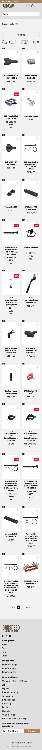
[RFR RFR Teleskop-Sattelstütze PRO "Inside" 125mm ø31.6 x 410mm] (11, 467)
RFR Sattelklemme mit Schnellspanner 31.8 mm (31, 435)
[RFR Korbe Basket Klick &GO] (31, 61)
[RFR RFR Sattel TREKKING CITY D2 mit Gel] (31, 334)
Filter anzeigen (21, 34)
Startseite (5, 24)
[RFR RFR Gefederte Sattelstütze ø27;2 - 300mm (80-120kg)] (31, 467)
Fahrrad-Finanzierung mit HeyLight (14, 718)
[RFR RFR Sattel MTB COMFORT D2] (11, 61)
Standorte (6, 711)
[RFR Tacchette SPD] (11, 192)
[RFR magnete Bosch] (31, 102)
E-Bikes (5, 644)
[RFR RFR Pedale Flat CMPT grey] (11, 102)
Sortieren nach (14, 42)
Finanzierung (6, 703)
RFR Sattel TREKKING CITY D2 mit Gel (30, 350)
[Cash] (13, 746)
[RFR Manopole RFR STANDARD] (11, 519)
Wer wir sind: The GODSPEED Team (14, 681)
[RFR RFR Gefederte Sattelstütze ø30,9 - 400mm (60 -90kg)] (11, 233)
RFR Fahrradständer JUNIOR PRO (31, 300)
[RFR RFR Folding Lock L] (31, 233)
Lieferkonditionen (8, 699)
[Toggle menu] (37, 6)
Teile (4, 651)
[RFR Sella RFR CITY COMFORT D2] (11, 148)
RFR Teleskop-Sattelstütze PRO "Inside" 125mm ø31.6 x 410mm (11, 485)
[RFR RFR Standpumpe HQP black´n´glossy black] (11, 283)
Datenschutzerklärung (10, 692)
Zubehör (5, 655)
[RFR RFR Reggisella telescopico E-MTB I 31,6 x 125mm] (31, 148)
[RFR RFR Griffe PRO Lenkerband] (31, 192)
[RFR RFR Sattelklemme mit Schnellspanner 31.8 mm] (31, 417)
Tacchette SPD (11, 207)
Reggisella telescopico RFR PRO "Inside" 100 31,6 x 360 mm (31, 538)
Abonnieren (32, 731)
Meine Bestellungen (9, 668)
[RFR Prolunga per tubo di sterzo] (11, 376)
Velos (4, 648)
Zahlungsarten (7, 696)
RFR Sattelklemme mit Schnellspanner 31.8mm (11, 435)
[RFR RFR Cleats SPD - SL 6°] (31, 376)
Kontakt (5, 707)
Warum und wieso (8, 714)
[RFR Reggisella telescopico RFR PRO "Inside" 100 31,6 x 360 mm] (31, 519)
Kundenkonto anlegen (9, 664)
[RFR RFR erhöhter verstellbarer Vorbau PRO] (11, 334)
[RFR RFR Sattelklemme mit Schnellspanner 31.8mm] (11, 417)
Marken (12, 24)
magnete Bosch (31, 116)
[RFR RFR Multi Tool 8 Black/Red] (31, 566)
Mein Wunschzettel (9, 672)
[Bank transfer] (25, 746)
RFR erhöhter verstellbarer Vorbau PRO (11, 350)
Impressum (6, 688)
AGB (3, 684)
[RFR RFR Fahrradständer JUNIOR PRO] (31, 283)
